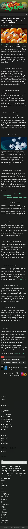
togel (2, 511)
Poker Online (4, 506)
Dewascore (4, 401)
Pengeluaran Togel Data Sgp (10, 362)
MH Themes (22, 527)
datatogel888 (4, 496)
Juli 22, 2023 (5, 25)
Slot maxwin (5, 437)
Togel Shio (3, 519)
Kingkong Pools (5, 504)
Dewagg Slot (5, 405)
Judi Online (3, 498)
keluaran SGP (4, 501)
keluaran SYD (4, 503)
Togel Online (5, 429)
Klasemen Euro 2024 (7, 426)
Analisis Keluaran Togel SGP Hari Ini (9, 471)
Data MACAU (4, 490)
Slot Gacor (3, 456)
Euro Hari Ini (5, 423)
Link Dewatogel (5, 410)
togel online (4, 517)
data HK (7, 357)
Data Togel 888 (6, 359)
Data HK (4, 451)
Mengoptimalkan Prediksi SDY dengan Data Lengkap (13, 473)
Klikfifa (3, 411)
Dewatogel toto (5, 396)
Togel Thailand (4, 520)
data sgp (14, 357)
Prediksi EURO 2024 (7, 419)
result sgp (22, 362)
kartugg (4, 442)
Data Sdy (3, 491)
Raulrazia (12, 25)
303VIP (3, 399)
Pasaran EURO (6, 418)
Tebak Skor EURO (7, 421)
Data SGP (3, 493)
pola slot (5, 440)
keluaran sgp (15, 359)
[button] (26, 14)
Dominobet (5, 404)
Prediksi (3, 507)
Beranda (3, 482)
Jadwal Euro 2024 (7, 424)
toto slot (5, 438)
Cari (2, 460)
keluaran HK (4, 499)
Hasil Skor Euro (6, 427)
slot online (3, 509)
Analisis (3, 480)
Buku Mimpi (4, 485)
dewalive (5, 434)
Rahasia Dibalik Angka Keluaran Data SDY (11, 468)
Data (2, 486)
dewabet (5, 435)
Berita (2, 483)
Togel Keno (4, 515)
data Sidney (21, 357)
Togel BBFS (4, 512)
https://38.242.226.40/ (18, 353)
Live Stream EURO (7, 416)
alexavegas (5, 443)
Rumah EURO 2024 (7, 414)
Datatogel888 (4, 44)
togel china (4, 514)
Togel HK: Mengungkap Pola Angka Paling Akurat (12, 475)
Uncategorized (4, 522)
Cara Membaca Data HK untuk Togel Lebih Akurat (13, 470)
